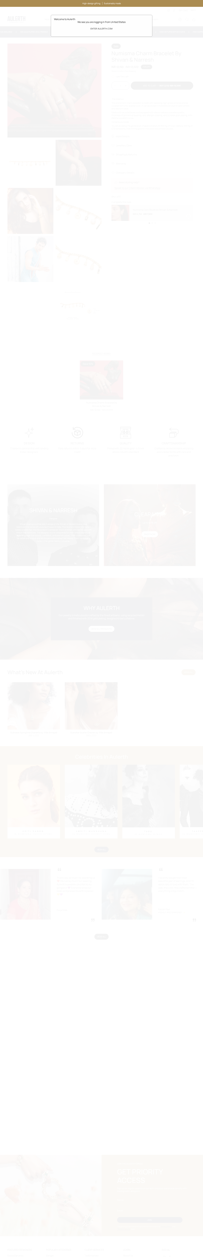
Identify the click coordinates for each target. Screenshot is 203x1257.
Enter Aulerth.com (102, 28)
